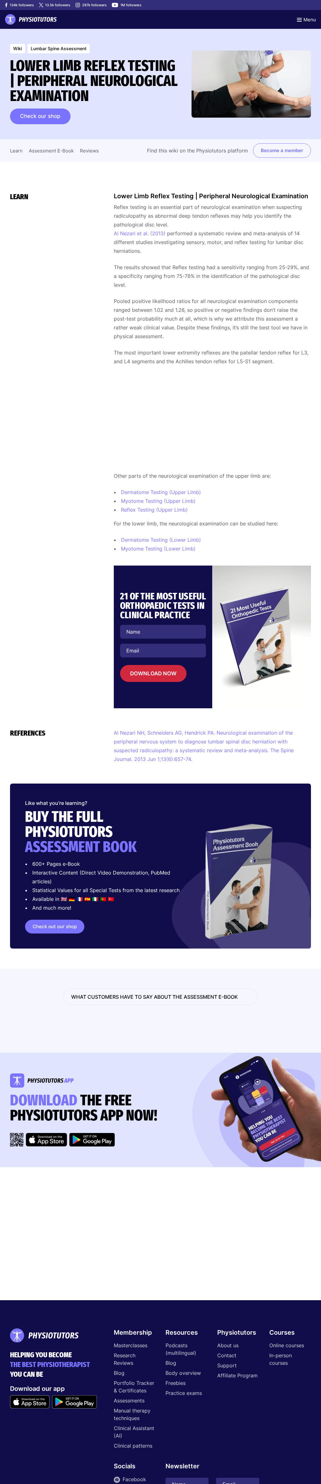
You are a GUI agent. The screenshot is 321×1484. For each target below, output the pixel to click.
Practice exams (184, 1393)
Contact (226, 1355)
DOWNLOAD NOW (153, 673)
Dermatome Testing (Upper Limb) (161, 492)
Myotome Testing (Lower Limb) (158, 548)
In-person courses (280, 1359)
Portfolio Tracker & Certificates (134, 1387)
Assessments (129, 1400)
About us (228, 1345)
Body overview (183, 1373)
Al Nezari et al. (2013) (140, 233)
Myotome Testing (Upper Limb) (158, 501)
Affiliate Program (237, 1375)
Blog (119, 1373)
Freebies (176, 1383)
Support (227, 1365)
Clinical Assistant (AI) (134, 1432)
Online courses (286, 1345)
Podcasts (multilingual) (181, 1349)
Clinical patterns (133, 1446)
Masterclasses (130, 1345)
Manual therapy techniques (132, 1414)
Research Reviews (124, 1359)
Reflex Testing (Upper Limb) (154, 510)
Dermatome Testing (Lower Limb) (161, 540)
